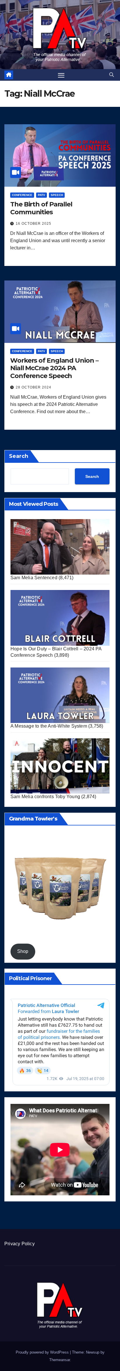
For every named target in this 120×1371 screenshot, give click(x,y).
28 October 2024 (33, 387)
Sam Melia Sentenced (33, 577)
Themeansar (59, 1360)
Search (18, 456)
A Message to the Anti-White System (48, 726)
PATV (41, 195)
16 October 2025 (33, 224)
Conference (22, 195)
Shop (22, 951)
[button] (111, 74)
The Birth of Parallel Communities (41, 208)
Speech (57, 195)
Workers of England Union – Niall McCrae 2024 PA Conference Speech (54, 368)
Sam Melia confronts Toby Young (45, 796)
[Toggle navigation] (61, 75)
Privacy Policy (19, 1243)
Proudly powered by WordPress (43, 1352)
